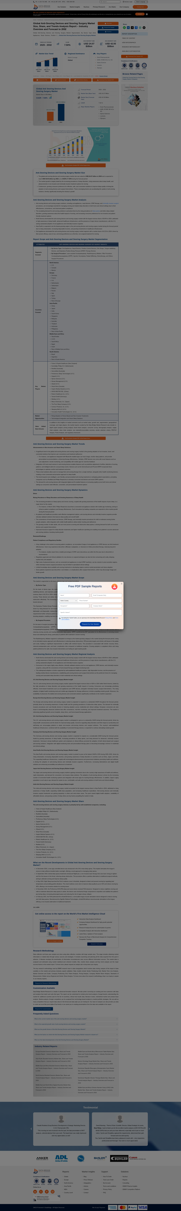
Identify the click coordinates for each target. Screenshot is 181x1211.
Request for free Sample (90, 624)
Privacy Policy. (109, 618)
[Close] (122, 584)
